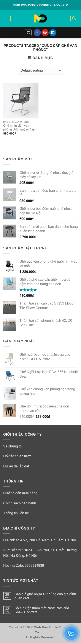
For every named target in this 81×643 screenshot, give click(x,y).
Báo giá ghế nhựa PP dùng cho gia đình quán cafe (45, 596)
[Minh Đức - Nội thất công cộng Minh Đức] (40, 18)
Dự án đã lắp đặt (16, 466)
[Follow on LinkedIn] (52, 32)
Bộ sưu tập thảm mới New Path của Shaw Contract (41, 610)
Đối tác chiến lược (17, 456)
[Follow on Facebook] (37, 32)
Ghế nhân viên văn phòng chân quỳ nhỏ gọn (20, 127)
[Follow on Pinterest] (45, 32)
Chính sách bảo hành (19, 503)
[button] (7, 18)
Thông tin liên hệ (16, 513)
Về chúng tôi (12, 446)
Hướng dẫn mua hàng (20, 493)
